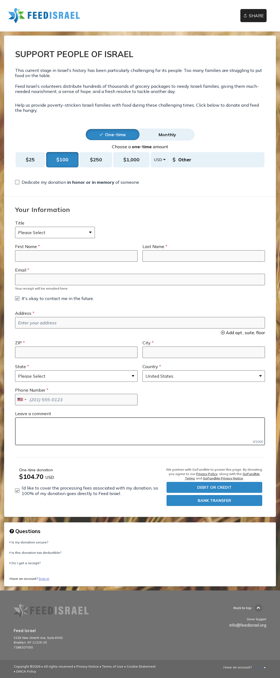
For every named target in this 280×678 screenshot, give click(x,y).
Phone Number (30, 390)
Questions (27, 531)
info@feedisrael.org (247, 625)
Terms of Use (112, 666)
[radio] (115, 134)
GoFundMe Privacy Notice (223, 478)
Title (19, 223)
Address (23, 313)
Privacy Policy (206, 474)
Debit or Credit (214, 487)
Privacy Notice (87, 666)
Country (150, 366)
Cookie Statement (141, 666)
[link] (44, 15)
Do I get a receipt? (25, 563)
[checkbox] (77, 182)
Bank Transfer (214, 500)
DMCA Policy (26, 671)
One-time (115, 134)
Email (20, 270)
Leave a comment (33, 413)
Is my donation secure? (29, 542)
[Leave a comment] (140, 431)
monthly (167, 134)
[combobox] (21, 399)
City (146, 342)
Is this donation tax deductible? (36, 553)
